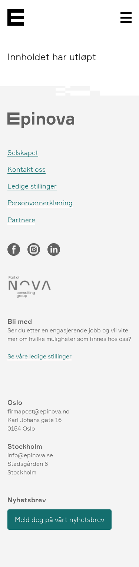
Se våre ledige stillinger (39, 356)
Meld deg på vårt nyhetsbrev (59, 519)
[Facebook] (13, 250)
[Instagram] (33, 250)
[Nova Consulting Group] (69, 287)
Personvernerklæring (40, 203)
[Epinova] (15, 17)
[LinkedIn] (53, 250)
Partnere (21, 220)
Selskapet (22, 152)
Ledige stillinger (32, 186)
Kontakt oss (26, 169)
